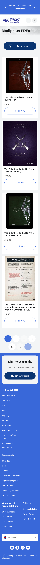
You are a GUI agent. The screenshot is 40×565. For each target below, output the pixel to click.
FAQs (4, 406)
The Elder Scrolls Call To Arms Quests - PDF (18, 98)
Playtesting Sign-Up (10, 481)
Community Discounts (10, 490)
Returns (5, 420)
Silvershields (7, 461)
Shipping (5, 415)
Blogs (4, 466)
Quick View (20, 111)
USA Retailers (7, 522)
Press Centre (7, 527)
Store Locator (7, 425)
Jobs (3, 410)
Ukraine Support (8, 495)
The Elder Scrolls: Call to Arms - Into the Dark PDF (19, 234)
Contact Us (6, 401)
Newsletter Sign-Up (9, 430)
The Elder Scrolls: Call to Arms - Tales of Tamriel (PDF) (19, 170)
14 (12, 347)
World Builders (8, 486)
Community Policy (30, 509)
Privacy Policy (28, 514)
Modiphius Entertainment (18, 556)
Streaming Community (11, 476)
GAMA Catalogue (8, 512)
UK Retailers (7, 517)
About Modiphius (8, 396)
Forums (5, 471)
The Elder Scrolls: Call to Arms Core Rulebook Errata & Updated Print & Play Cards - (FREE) (20, 307)
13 (32, 339)
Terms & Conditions (30, 519)
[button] (5, 7)
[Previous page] (8, 338)
